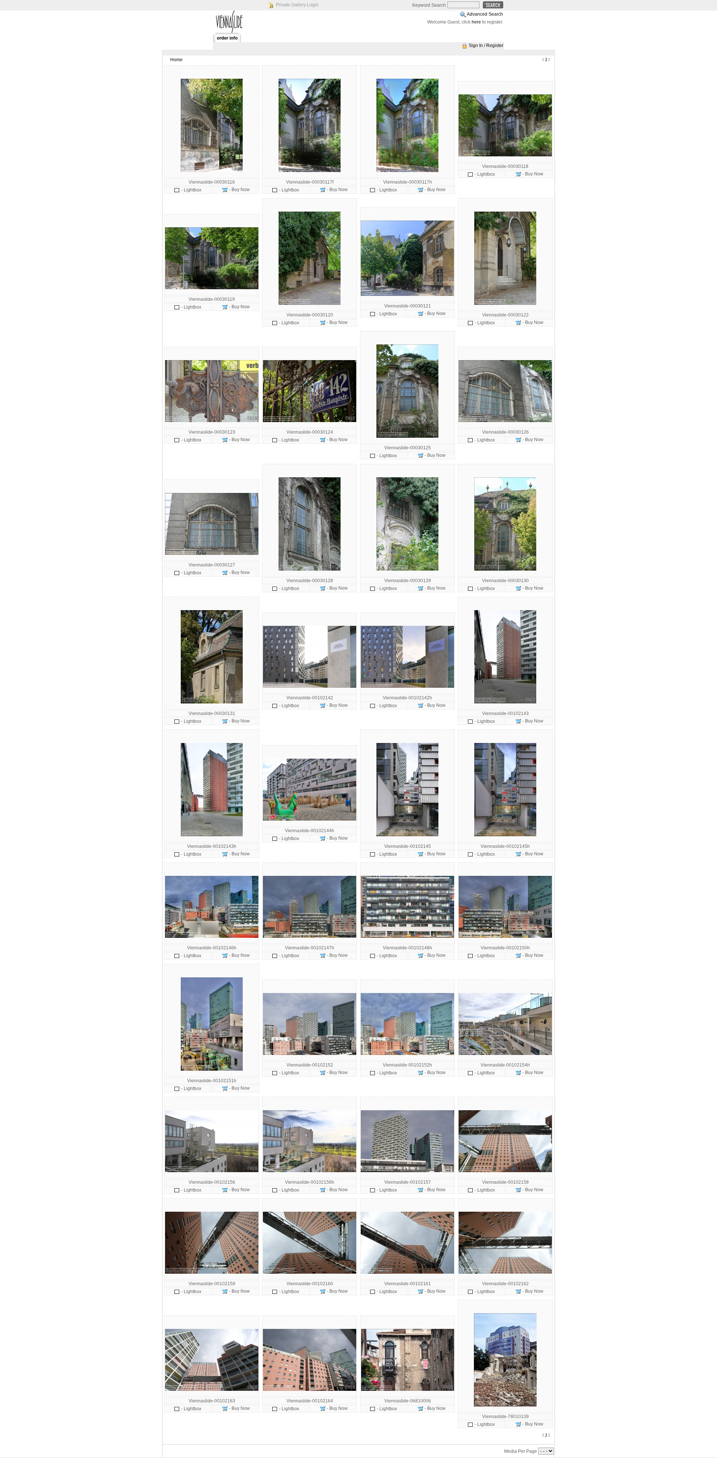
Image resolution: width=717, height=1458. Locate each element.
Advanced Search (485, 14)
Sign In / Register (486, 45)
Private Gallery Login (297, 4)
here (476, 22)
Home (176, 59)
